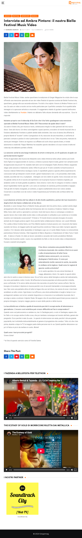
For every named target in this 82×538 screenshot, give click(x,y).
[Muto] (72, 418)
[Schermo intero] (75, 418)
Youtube (24, 112)
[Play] (7, 418)
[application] (41, 399)
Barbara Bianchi (12, 30)
